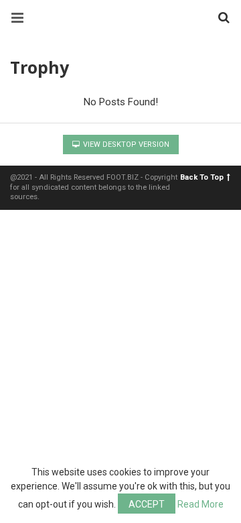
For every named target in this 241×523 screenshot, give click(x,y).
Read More (200, 504)
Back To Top (202, 177)
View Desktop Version (125, 144)
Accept (147, 504)
